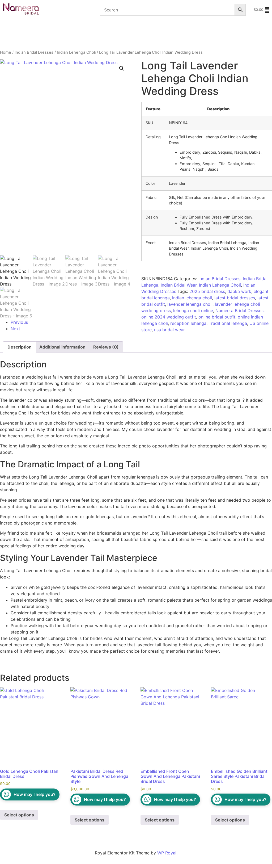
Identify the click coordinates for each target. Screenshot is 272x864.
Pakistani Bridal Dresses (24, 27)
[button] (121, 68)
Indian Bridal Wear (179, 285)
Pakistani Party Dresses (138, 27)
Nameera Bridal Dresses (239, 310)
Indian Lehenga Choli (76, 52)
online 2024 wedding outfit (168, 317)
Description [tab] (19, 347)
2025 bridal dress (207, 291)
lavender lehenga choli (189, 304)
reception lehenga (188, 323)
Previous (19, 322)
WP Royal (166, 852)
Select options (19, 814)
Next (15, 328)
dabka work (239, 291)
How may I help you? (35, 794)
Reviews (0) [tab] (106, 347)
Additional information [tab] (62, 347)
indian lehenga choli (192, 297)
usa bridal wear (169, 329)
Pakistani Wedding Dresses (81, 27)
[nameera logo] (20, 9)
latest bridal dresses (234, 297)
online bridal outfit (216, 317)
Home (5, 52)
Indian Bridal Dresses (24, 42)
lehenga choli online (193, 310)
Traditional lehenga (228, 323)
